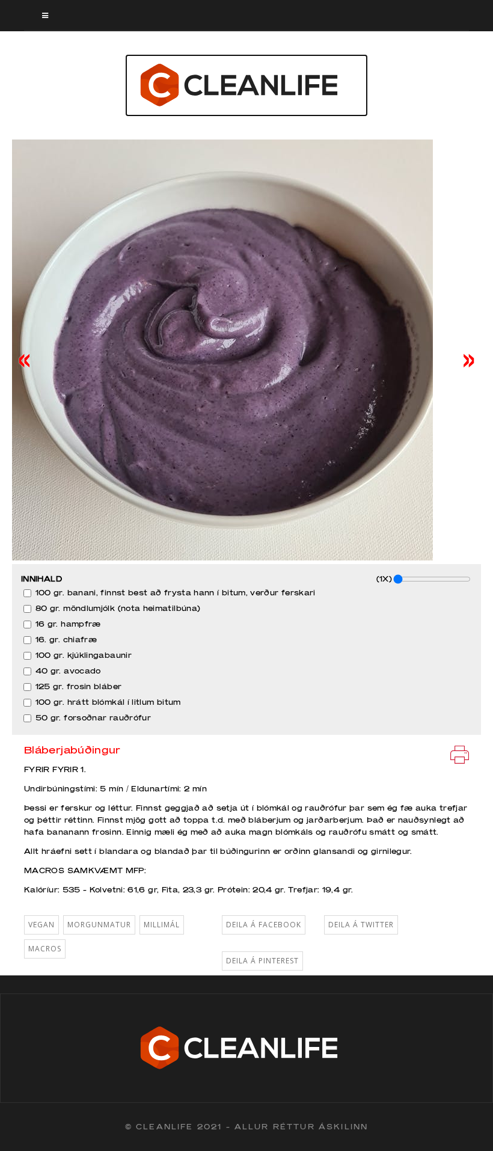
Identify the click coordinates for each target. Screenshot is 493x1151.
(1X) (384, 578)
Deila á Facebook (263, 924)
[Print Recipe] (459, 754)
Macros (44, 949)
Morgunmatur (99, 924)
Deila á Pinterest (262, 961)
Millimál (162, 924)
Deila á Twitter (361, 924)
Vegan (41, 924)
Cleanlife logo (246, 85)
